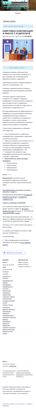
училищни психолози (9, 300)
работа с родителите (9, 329)
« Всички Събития (9, 21)
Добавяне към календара (14, 253)
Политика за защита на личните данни (14, 404)
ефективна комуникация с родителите (9, 311)
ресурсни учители (8, 331)
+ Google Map (12, 366)
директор (5, 309)
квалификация (7, 284)
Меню (19, 13)
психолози (12, 327)
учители (5, 302)
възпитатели (6, 307)
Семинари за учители (16, 6)
